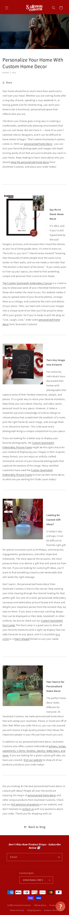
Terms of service (17, 910)
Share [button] (9, 82)
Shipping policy (34, 910)
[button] (6, 7)
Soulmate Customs (22, 905)
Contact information (53, 910)
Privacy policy (55, 905)
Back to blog (37, 827)
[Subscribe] (58, 857)
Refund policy (40, 905)
